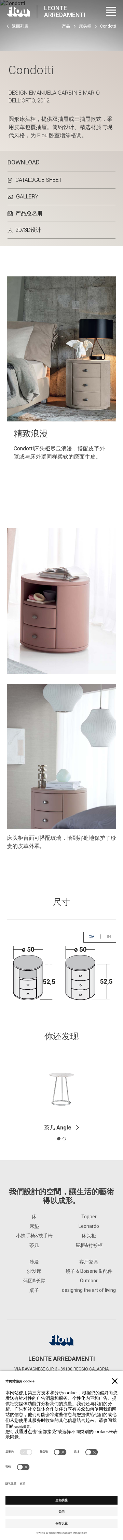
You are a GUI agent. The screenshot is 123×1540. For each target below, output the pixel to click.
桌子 (34, 1290)
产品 (66, 26)
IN (111, 936)
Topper (89, 1216)
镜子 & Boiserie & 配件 (89, 1271)
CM (93, 936)
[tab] (58, 1138)
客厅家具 (88, 1262)
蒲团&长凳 (34, 1280)
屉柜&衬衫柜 (89, 1245)
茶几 (57, 1127)
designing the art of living (89, 1290)
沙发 (34, 1262)
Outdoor (89, 1280)
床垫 (34, 1226)
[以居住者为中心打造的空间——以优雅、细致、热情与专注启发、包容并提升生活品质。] (18, 11)
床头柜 (85, 26)
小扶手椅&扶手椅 (34, 1235)
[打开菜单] (111, 11)
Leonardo (89, 1226)
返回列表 (20, 26)
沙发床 (34, 1271)
